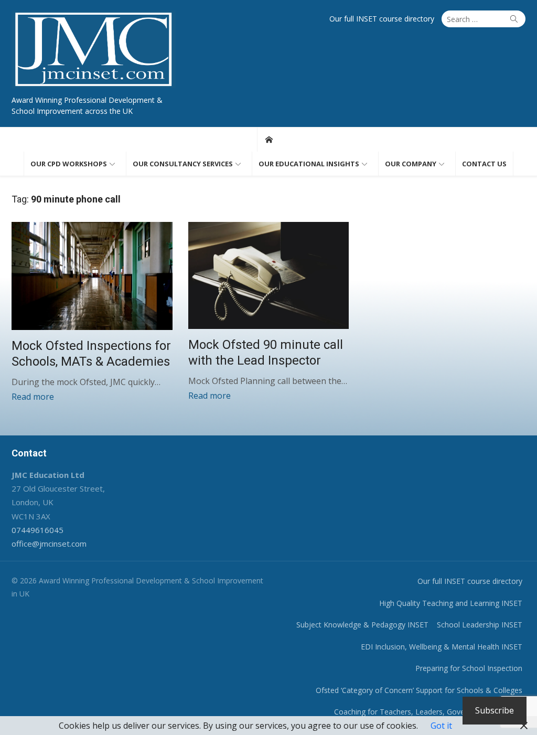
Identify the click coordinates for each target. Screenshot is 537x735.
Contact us (484, 163)
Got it (441, 725)
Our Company (410, 163)
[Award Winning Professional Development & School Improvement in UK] (269, 139)
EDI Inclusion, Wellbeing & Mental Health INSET (441, 647)
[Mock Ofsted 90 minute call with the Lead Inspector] (268, 275)
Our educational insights (309, 163)
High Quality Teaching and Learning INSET (450, 603)
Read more (33, 396)
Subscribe (494, 710)
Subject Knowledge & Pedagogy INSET (362, 625)
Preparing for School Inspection (468, 668)
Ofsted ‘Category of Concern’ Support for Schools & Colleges (419, 690)
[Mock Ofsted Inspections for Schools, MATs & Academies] (92, 276)
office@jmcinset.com (49, 543)
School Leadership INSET (479, 625)
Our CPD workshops (68, 163)
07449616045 (37, 530)
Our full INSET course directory (381, 19)
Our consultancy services (183, 163)
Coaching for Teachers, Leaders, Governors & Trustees (428, 712)
